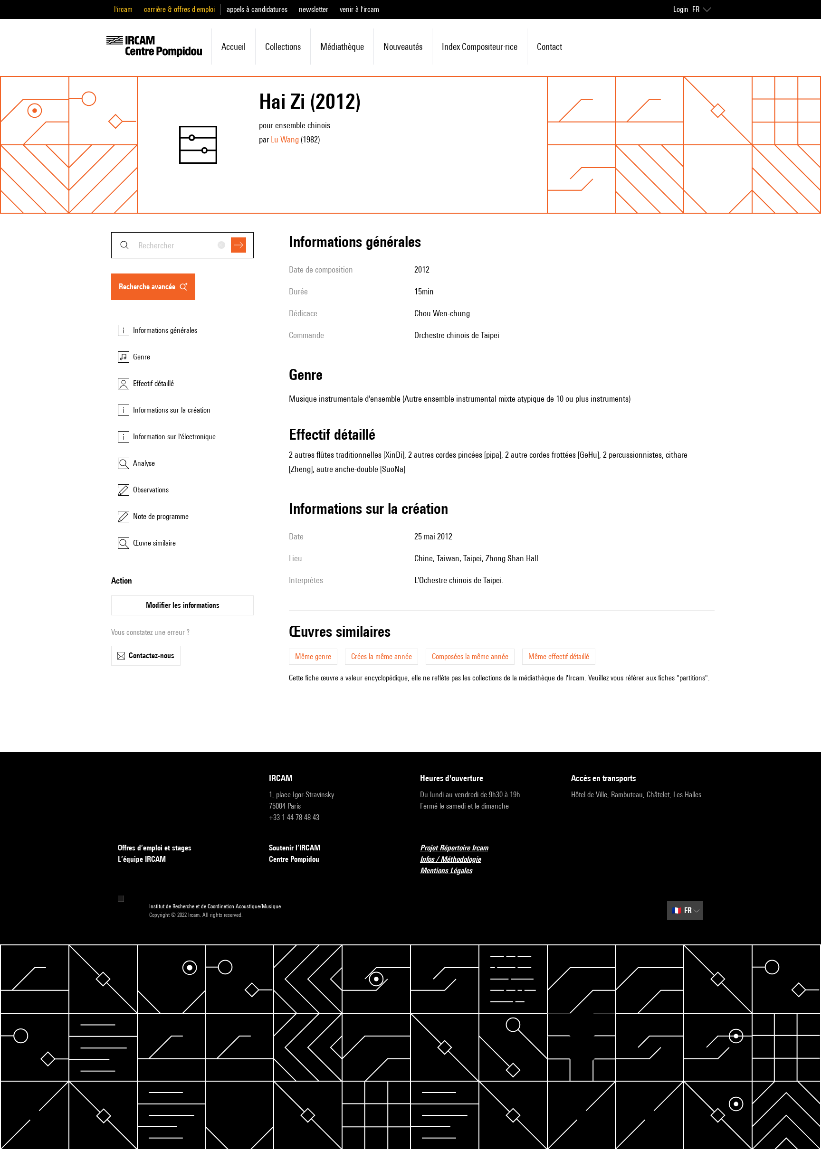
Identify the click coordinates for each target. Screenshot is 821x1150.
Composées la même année (470, 656)
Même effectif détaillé (558, 656)
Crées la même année (381, 656)
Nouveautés (402, 46)
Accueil (233, 46)
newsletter (313, 9)
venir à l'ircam (359, 9)
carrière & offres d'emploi (179, 9)
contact (549, 46)
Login (680, 9)
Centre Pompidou (294, 859)
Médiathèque (342, 46)
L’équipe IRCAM (142, 859)
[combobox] (182, 245)
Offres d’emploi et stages (154, 847)
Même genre (313, 656)
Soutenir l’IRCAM (294, 847)
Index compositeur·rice (479, 46)
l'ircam (123, 9)
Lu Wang (285, 139)
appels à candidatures (257, 9)
